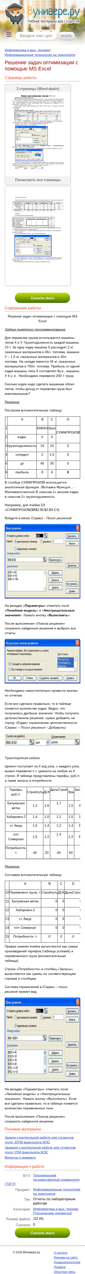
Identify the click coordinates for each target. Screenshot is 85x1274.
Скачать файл (42, 298)
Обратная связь (64, 1272)
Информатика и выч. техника (27, 50)
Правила (60, 1267)
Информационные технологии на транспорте (40, 55)
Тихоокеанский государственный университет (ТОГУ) (42, 1179)
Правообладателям (67, 1262)
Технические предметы (52, 1213)
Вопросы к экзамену (20, 1157)
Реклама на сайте (66, 1257)
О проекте (61, 1252)
